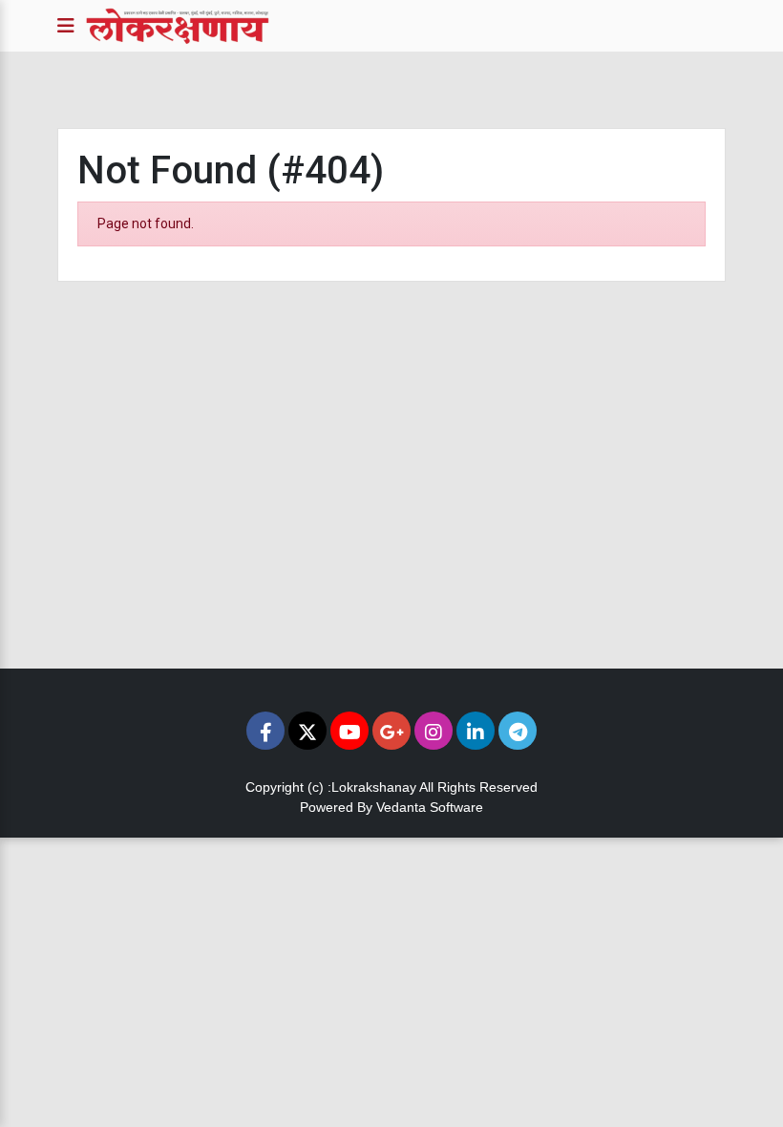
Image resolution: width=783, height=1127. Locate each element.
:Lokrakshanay (372, 787)
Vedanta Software (429, 807)
